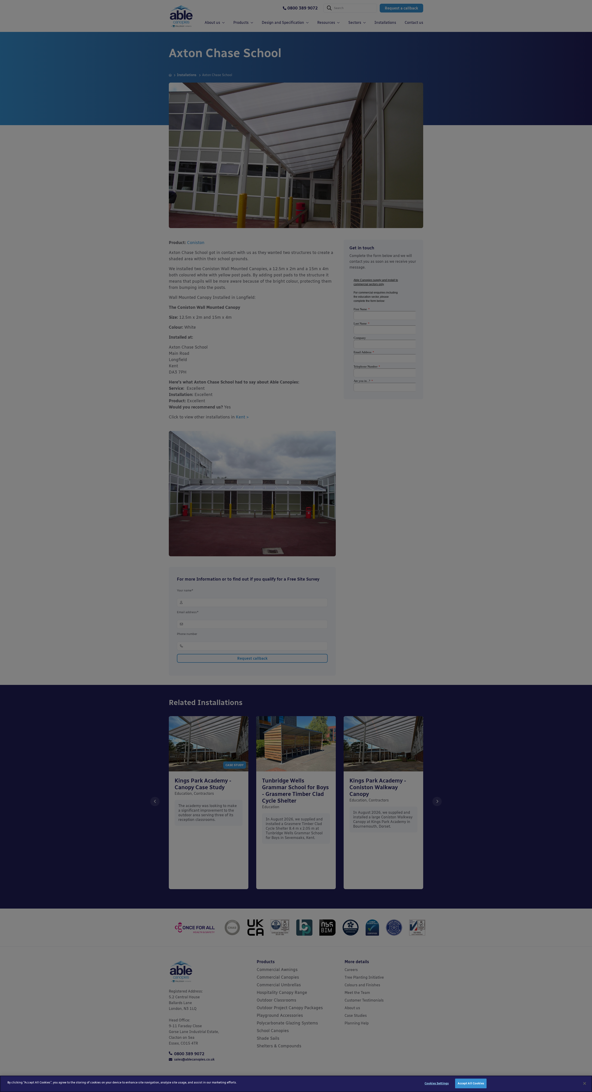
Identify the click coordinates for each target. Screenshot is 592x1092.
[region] (296, 1084)
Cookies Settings (437, 1083)
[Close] (585, 1083)
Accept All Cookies (471, 1083)
